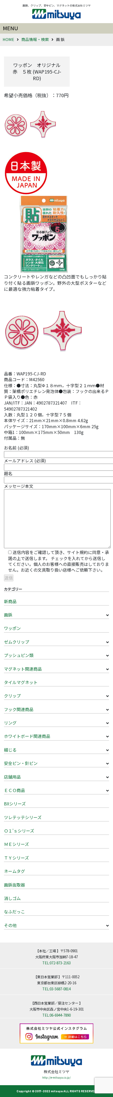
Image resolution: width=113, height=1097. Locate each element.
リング (10, 723)
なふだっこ (14, 911)
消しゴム (12, 898)
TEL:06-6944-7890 (56, 1015)
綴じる (10, 750)
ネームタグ (14, 871)
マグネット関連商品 (23, 669)
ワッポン (12, 628)
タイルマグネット (21, 682)
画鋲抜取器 (14, 885)
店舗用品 (12, 777)
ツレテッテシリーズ (23, 817)
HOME (8, 39)
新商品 (10, 601)
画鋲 (8, 615)
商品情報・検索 (35, 39)
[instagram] (56, 1033)
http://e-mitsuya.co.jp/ (56, 1077)
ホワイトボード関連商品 (27, 736)
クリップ (12, 695)
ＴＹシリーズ (16, 858)
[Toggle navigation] (56, 28)
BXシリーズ (15, 803)
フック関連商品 (18, 709)
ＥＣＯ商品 (14, 790)
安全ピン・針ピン (21, 763)
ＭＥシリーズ (16, 844)
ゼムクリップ (16, 642)
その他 (10, 925)
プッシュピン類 (18, 655)
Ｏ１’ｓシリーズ (19, 830)
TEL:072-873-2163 (56, 962)
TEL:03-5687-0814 (56, 988)
